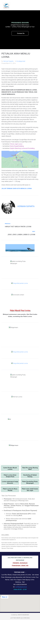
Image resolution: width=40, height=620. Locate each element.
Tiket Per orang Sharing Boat (30, 468)
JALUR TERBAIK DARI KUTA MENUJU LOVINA (16, 188)
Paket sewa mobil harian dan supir (30, 489)
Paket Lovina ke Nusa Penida (10, 489)
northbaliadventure (21, 587)
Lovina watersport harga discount (10, 482)
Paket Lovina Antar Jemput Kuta (10, 475)
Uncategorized (20, 61)
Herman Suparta (8, 61)
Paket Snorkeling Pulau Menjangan (30, 482)
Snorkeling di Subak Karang (30, 475)
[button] (36, 5)
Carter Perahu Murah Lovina (10, 468)
